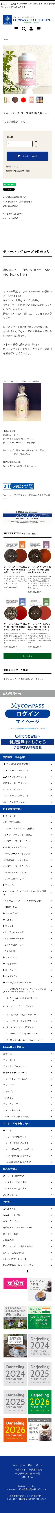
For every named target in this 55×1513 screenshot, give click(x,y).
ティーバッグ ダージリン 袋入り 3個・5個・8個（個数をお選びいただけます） (39, 569)
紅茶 (22, 1465)
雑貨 (30, 1465)
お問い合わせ (27, 1477)
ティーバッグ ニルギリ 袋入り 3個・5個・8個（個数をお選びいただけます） (15, 627)
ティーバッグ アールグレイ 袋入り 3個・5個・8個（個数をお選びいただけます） (39, 627)
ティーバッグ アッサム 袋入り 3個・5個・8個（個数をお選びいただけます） (15, 569)
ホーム (6, 39)
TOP (15, 1465)
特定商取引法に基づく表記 (18, 171)
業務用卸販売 (35, 1469)
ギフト (39, 1465)
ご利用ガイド (19, 1469)
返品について (12, 166)
